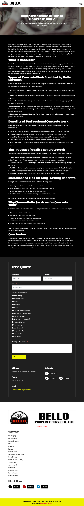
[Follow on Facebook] (47, 373)
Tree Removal (12, 462)
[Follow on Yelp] (47, 378)
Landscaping (12, 436)
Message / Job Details (19, 342)
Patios (10, 444)
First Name (15, 275)
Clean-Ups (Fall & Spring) (15, 460)
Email (13, 284)
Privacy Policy (42, 427)
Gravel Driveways (13, 457)
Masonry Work (12, 452)
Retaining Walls (12, 438)
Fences (10, 449)
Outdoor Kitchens (13, 441)
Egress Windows (13, 475)
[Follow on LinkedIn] (61, 378)
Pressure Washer (13, 470)
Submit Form (19, 357)
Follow (53, 373)
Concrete (11, 446)
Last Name (46, 275)
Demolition (11, 467)
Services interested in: (19, 293)
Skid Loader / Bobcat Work (16, 454)
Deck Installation (13, 473)
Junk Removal (12, 465)
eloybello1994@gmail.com (21, 390)
